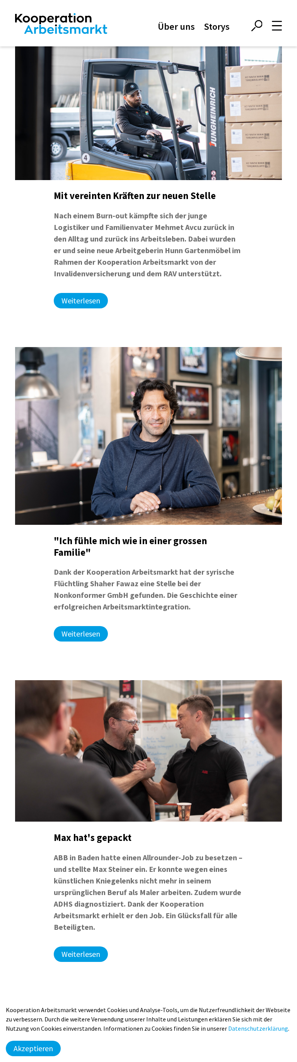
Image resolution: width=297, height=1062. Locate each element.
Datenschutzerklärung (258, 1028)
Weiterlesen (80, 300)
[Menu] (277, 26)
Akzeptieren (33, 1048)
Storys (217, 26)
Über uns (176, 26)
